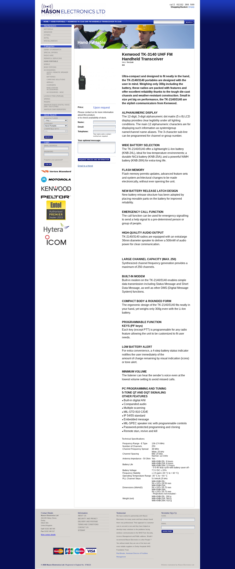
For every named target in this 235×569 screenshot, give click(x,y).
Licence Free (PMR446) (53, 96)
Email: (81, 127)
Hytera (47, 35)
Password (48, 151)
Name (163, 516)
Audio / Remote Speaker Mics (57, 73)
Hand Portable (58, 22)
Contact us (83, 527)
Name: (81, 122)
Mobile (47, 64)
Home (46, 22)
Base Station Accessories (52, 88)
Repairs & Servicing (53, 58)
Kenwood (48, 32)
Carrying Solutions (56, 79)
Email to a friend (85, 166)
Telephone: (83, 131)
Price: (81, 107)
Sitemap (81, 530)
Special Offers (51, 52)
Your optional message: (89, 140)
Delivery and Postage (88, 521)
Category (48, 123)
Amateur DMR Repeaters (55, 109)
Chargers (51, 85)
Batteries (51, 77)
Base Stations (50, 67)
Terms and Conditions (88, 524)
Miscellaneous (50, 41)
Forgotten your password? (53, 160)
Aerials (50, 82)
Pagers (47, 102)
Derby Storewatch (52, 50)
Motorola (48, 29)
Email (163, 523)
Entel (46, 38)
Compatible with (51, 129)
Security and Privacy (88, 518)
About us (82, 516)
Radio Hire (49, 55)
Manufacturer (51, 118)
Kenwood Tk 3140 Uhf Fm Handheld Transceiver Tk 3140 (94, 22)
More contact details (48, 534)
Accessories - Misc (55, 92)
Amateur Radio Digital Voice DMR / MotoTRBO (57, 105)
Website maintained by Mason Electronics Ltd (177, 565)
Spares (47, 99)
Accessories (49, 70)
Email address (50, 145)
